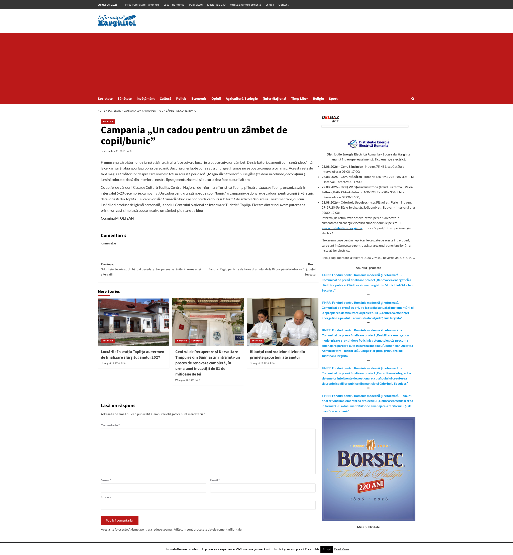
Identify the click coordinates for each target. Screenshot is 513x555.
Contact (284, 4)
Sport (333, 98)
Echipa (270, 4)
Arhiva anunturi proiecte (245, 4)
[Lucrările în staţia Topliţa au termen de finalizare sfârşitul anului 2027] (133, 322)
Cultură (165, 98)
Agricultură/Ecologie (242, 98)
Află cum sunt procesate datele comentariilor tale (207, 529)
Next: (262, 269)
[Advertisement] (256, 63)
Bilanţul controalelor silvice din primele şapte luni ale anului (277, 354)
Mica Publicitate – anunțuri (142, 4)
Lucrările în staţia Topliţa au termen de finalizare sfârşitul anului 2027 (132, 354)
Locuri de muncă (174, 4)
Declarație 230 (216, 4)
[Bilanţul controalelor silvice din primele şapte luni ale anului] (282, 322)
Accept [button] (327, 549)
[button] (412, 98)
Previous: (151, 269)
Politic (181, 98)
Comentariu (110, 425)
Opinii (216, 98)
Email (215, 480)
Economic (198, 98)
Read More (341, 549)
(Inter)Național (274, 98)
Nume (106, 480)
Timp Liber (299, 98)
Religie (318, 98)
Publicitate (196, 4)
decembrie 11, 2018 (114, 150)
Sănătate (125, 98)
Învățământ (146, 98)
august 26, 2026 (112, 363)
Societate (105, 98)
